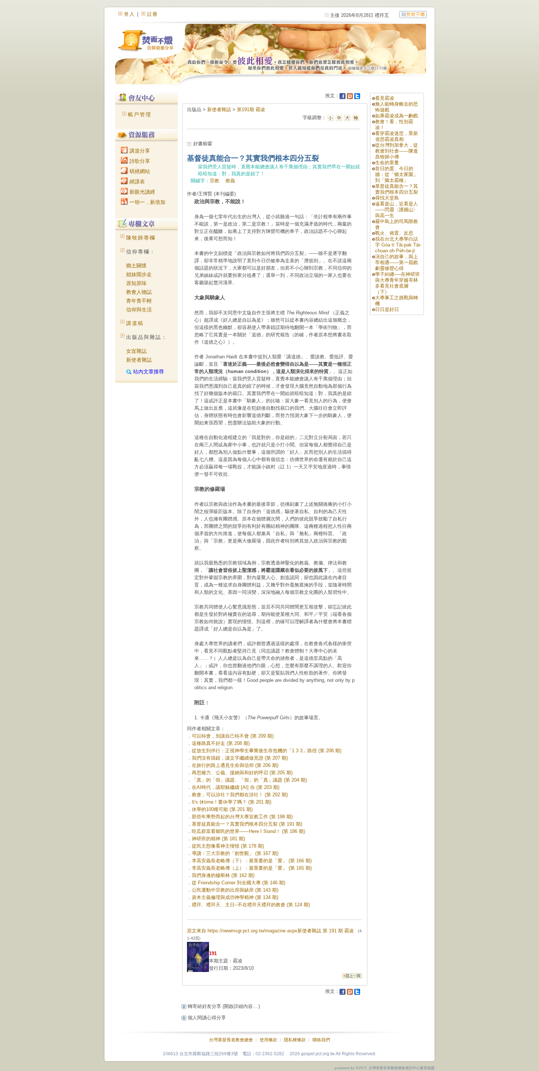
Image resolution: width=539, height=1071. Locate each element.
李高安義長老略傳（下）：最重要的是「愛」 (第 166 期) (252, 860)
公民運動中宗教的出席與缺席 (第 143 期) (235, 890)
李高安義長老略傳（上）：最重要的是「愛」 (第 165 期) (252, 868)
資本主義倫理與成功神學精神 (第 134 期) (235, 897)
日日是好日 (387, 309)
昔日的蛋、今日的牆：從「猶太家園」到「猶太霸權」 (396, 174)
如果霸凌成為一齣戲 (396, 115)
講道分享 (139, 151)
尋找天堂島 (387, 198)
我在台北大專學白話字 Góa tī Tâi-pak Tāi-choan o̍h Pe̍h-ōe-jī (398, 244)
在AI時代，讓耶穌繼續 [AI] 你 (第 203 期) (235, 787)
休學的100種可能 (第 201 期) (222, 809)
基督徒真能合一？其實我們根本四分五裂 (396, 189)
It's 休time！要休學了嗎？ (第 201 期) (231, 802)
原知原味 (136, 283)
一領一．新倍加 (146, 202)
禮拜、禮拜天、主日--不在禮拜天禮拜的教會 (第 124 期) (251, 904)
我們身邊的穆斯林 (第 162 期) (223, 875)
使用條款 (268, 1039)
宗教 (214, 180)
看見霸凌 (384, 98)
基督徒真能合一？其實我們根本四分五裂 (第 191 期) (247, 824)
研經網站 (139, 171)
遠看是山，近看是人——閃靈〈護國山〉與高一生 (396, 209)
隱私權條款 (295, 1039)
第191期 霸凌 (251, 109)
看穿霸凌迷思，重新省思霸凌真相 (396, 136)
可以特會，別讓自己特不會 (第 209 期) (233, 736)
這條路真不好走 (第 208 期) (221, 743)
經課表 (136, 181)
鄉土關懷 (136, 265)
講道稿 (135, 323)
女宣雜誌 (136, 351)
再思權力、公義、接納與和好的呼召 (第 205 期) (242, 772)
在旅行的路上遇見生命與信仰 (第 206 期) (235, 765)
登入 (129, 14)
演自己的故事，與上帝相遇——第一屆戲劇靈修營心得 (396, 262)
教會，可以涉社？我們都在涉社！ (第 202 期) (240, 794)
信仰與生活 (139, 309)
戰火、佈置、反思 (394, 233)
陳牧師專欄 (140, 238)
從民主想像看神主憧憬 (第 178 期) (228, 846)
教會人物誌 (139, 292)
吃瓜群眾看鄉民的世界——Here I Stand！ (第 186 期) (248, 831)
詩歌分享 (139, 161)
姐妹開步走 (139, 274)
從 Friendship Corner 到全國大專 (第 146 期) (238, 882)
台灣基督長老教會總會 (231, 1039)
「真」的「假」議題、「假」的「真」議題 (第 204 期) (249, 780)
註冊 (152, 14)
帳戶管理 (139, 114)
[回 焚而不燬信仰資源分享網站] (413, 14)
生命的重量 (387, 162)
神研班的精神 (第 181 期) (218, 838)
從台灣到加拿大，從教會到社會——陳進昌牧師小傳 (396, 151)
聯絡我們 (321, 1039)
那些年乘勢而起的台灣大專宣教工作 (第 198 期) (242, 816)
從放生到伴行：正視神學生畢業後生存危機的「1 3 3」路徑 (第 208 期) (266, 750)
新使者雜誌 (139, 360)
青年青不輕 (139, 301)
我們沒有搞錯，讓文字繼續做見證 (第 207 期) (240, 758)
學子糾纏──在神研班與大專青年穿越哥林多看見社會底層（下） (397, 283)
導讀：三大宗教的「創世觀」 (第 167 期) (235, 853)
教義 (230, 180)
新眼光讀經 (141, 192)
